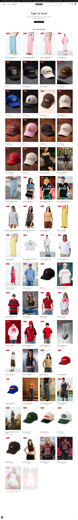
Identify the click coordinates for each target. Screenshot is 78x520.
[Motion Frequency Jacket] (47, 448)
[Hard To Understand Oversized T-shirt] (30, 245)
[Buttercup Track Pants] (65, 216)
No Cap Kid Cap (8, 115)
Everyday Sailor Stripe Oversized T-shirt (12, 230)
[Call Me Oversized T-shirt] (65, 43)
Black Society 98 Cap (26, 86)
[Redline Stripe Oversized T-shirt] (13, 303)
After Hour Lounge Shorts (62, 403)
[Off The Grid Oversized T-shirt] (47, 245)
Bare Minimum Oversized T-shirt (62, 288)
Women (4, 4)
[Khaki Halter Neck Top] (47, 360)
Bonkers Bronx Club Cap (44, 432)
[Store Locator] (72, 4)
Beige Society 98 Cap (43, 86)
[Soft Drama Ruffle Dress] (47, 159)
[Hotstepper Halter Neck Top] (65, 506)
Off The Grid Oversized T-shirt (45, 259)
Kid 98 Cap (7, 86)
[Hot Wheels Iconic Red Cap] (65, 360)
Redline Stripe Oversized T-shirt (11, 316)
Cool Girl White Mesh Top (10, 374)
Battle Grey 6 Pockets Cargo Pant (46, 403)
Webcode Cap (42, 288)
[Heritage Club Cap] (65, 418)
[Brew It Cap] (30, 130)
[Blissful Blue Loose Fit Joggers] (13, 43)
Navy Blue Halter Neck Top (27, 374)
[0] (74, 4)
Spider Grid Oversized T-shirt (28, 345)
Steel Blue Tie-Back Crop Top (28, 201)
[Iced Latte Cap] (30, 159)
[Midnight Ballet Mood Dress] (65, 159)
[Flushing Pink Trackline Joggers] (30, 43)
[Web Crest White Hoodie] (65, 303)
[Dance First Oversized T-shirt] (47, 506)
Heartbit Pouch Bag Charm (62, 345)
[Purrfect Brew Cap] (65, 130)
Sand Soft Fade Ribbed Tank (45, 230)
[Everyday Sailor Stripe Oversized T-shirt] (13, 216)
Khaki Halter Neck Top (44, 374)
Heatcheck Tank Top (26, 462)
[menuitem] (5, 4)
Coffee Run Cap (43, 144)
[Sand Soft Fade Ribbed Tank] (47, 216)
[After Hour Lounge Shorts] (65, 389)
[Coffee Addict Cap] (47, 101)
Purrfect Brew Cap (60, 144)
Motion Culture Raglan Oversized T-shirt (13, 490)
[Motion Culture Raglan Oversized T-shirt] (13, 477)
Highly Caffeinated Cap (61, 115)
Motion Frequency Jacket (44, 462)
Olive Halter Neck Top (27, 316)
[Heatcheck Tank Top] (30, 448)
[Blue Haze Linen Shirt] (30, 274)
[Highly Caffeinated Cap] (65, 101)
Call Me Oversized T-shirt (61, 57)
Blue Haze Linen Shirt (26, 288)
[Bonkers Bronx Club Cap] (47, 418)
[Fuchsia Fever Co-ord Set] (13, 274)
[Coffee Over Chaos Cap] (13, 159)
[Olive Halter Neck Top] (30, 303)
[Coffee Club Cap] (13, 130)
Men (8, 4)
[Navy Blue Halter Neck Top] (30, 360)
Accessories (14, 4)
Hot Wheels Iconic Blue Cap (10, 403)
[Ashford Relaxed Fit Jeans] (30, 389)
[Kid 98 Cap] (13, 72)
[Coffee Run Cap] (47, 130)
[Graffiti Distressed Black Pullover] (65, 477)
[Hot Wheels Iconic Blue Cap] (13, 389)
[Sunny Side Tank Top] (30, 506)
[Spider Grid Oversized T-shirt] (30, 332)
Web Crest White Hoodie (61, 316)
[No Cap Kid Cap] (13, 101)
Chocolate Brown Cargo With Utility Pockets (12, 432)
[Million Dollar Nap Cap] (30, 418)
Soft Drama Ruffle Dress (44, 172)
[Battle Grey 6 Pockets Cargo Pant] (47, 389)
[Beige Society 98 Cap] (47, 72)
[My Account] (67, 4)
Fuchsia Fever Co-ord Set (10, 288)
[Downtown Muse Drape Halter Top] (30, 216)
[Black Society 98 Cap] (30, 72)
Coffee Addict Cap (43, 115)
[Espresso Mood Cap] (13, 448)
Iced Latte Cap (25, 172)
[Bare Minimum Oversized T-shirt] (65, 274)
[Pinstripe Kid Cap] (30, 101)
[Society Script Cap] (65, 72)
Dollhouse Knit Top (43, 490)
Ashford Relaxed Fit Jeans (27, 403)
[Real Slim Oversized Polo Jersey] (47, 188)
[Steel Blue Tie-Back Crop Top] (30, 188)
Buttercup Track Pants (61, 230)
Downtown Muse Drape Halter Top (29, 230)
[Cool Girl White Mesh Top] (13, 360)
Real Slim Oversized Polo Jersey (46, 201)
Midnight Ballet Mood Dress (62, 172)
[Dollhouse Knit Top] (47, 477)
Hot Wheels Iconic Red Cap (62, 374)
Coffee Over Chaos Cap (9, 172)
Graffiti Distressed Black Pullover (63, 490)
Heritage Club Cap (60, 432)
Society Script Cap (60, 86)
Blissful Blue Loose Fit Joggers (11, 57)
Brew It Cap (25, 144)
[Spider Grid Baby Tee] (47, 303)
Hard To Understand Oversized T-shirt (30, 259)
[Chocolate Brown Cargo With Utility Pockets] (13, 418)
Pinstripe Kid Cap (26, 115)
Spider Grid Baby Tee (43, 316)
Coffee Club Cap (8, 144)
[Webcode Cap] (47, 274)
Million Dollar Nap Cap (27, 432)
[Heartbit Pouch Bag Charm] (65, 332)
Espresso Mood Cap (9, 462)
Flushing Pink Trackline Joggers (29, 57)
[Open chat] (2, 517)
